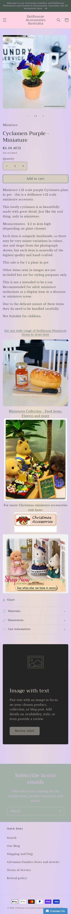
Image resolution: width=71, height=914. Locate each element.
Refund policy (17, 878)
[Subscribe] (60, 811)
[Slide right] (43, 116)
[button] (4, 20)
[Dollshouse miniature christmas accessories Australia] (35, 531)
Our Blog (13, 845)
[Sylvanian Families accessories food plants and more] (35, 500)
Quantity (8, 158)
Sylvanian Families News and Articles (33, 862)
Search (12, 837)
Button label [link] (24, 730)
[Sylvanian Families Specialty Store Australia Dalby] (35, 563)
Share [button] (11, 599)
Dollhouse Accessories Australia (30, 908)
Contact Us (57, 911)
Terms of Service (19, 870)
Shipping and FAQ (20, 854)
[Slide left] (28, 116)
